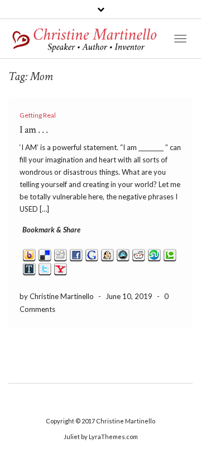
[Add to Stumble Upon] (154, 254)
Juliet (72, 436)
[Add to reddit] (139, 254)
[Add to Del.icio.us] (45, 254)
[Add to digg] (61, 254)
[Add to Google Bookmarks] (92, 254)
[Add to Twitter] (45, 268)
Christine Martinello (125, 421)
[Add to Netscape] (123, 254)
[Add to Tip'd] (29, 268)
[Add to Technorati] (170, 254)
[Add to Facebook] (76, 254)
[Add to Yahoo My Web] (61, 268)
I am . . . (33, 129)
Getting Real (38, 115)
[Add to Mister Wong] (107, 254)
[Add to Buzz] (29, 254)
